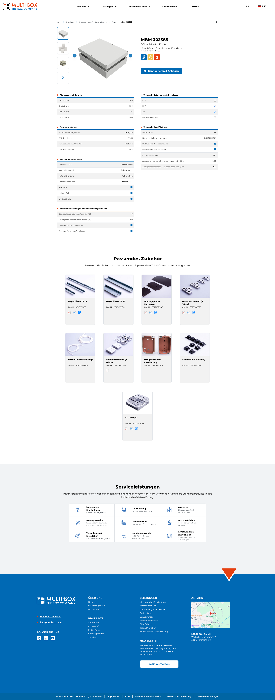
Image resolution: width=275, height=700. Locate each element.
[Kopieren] (216, 22)
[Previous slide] (74, 55)
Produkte (70, 22)
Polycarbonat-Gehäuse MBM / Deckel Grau (97, 22)
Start (59, 22)
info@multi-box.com (51, 622)
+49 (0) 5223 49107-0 (50, 616)
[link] (39, 638)
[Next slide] (130, 55)
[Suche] (247, 6)
